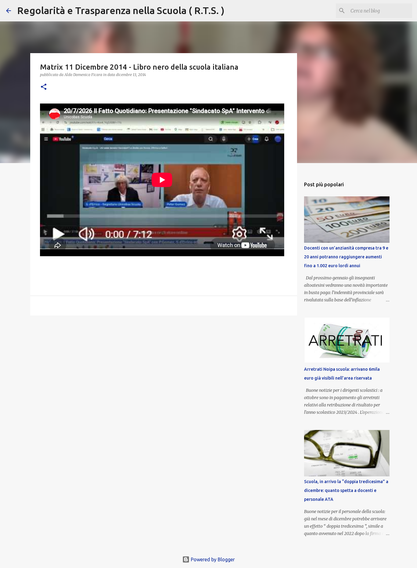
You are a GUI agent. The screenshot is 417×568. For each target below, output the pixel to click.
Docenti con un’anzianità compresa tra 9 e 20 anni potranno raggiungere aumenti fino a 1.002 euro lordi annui (346, 257)
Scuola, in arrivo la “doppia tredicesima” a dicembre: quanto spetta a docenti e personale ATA (346, 490)
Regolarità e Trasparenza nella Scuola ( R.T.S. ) (120, 10)
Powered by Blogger (212, 559)
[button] (43, 87)
